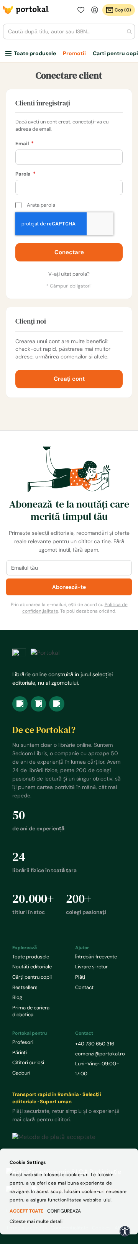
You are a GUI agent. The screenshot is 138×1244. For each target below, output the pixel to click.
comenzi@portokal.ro (100, 1053)
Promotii (74, 53)
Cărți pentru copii (32, 977)
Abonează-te (69, 586)
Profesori (22, 1042)
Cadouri (21, 1073)
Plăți (80, 977)
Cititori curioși (28, 1062)
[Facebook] (20, 704)
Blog (17, 997)
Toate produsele (35, 53)
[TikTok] (56, 704)
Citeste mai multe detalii (37, 1221)
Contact (84, 987)
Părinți (19, 1052)
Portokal (26, 10)
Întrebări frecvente (96, 956)
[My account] (95, 10)
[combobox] (69, 31)
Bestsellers (25, 987)
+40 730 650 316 (94, 1043)
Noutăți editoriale (32, 966)
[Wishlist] (81, 10)
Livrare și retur (91, 966)
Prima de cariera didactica (30, 1011)
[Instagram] (38, 704)
